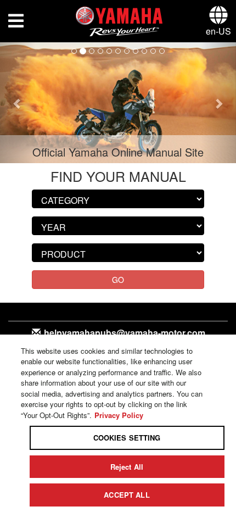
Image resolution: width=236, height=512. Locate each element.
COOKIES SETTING (127, 437)
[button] (18, 103)
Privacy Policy (118, 415)
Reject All (126, 466)
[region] (118, 423)
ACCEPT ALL (126, 494)
